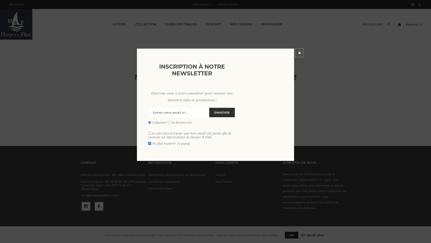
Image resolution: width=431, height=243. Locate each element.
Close (299, 53)
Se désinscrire (181, 122)
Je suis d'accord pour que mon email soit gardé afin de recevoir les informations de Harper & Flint (189, 135)
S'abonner (159, 122)
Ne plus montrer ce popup (171, 143)
